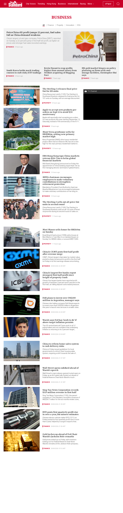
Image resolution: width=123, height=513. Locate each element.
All (44, 25)
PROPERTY (47, 103)
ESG (78, 25)
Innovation (70, 25)
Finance (51, 25)
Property (60, 25)
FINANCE (10, 47)
